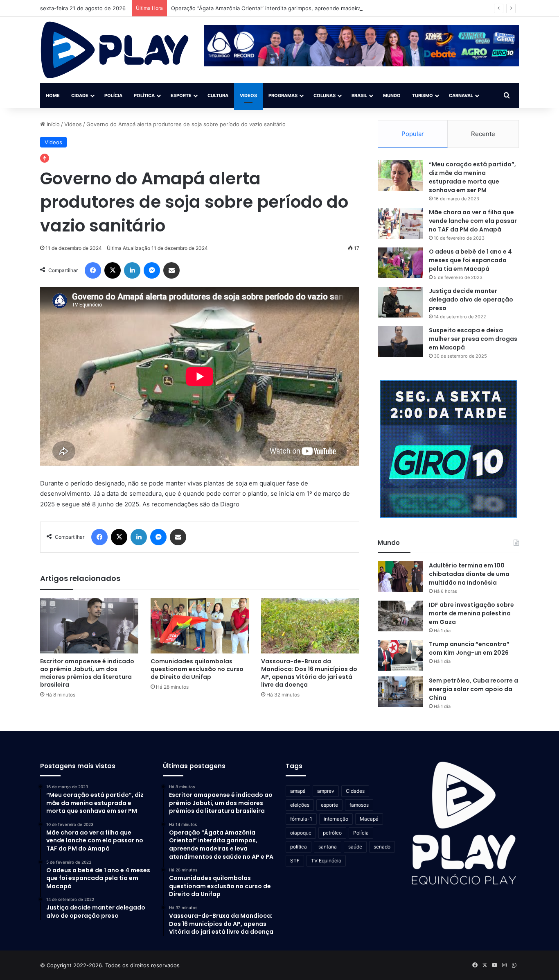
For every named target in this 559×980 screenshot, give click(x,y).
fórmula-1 (301, 819)
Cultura (217, 95)
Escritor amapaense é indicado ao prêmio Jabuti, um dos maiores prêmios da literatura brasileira (87, 673)
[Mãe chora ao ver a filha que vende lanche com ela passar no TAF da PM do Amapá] (400, 223)
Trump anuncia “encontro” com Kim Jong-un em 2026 (469, 648)
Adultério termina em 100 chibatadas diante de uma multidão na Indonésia (469, 574)
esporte (329, 805)
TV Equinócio (326, 861)
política (298, 847)
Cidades (355, 791)
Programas (283, 95)
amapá (298, 791)
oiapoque (300, 833)
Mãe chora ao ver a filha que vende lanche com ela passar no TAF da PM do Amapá (473, 221)
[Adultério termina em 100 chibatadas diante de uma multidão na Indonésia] (400, 576)
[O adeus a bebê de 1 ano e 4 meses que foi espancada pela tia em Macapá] (400, 262)
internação (336, 819)
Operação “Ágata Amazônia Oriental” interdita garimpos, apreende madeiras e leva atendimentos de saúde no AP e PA (322, 8)
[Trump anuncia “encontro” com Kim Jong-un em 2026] (400, 655)
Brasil (359, 95)
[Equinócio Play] (114, 50)
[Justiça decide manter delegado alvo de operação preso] (400, 302)
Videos (248, 95)
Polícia (113, 95)
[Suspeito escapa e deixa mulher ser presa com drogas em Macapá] (400, 341)
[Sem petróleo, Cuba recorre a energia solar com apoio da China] (400, 691)
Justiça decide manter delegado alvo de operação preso (471, 299)
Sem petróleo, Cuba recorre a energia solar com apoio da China (473, 689)
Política (144, 95)
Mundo (392, 95)
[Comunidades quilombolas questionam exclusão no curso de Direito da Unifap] (200, 625)
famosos (359, 805)
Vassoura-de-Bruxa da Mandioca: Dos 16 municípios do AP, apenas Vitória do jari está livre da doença (309, 673)
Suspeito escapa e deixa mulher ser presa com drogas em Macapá (473, 339)
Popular (412, 134)
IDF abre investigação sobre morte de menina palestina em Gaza (471, 613)
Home (53, 95)
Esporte (181, 95)
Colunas (324, 95)
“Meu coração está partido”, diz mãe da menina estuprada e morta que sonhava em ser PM (472, 177)
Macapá (369, 819)
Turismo (422, 95)
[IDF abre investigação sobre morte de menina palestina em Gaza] (400, 616)
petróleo (332, 833)
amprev (325, 791)
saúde (355, 847)
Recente (483, 134)
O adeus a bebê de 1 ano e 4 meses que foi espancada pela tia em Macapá (470, 260)
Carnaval (461, 95)
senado (382, 847)
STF (295, 861)
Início (52, 124)
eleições (299, 805)
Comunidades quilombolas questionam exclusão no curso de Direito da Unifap (197, 669)
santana (327, 847)
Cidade (79, 95)
